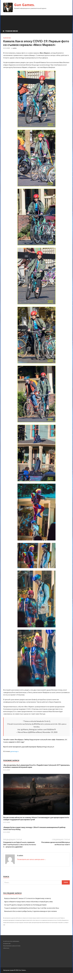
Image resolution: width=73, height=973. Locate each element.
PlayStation (7, 37)
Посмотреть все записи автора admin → (31, 859)
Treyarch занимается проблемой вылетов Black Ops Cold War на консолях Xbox (31, 908)
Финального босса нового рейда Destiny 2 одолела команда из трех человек (30, 911)
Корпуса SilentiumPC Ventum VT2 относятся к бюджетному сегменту (27, 898)
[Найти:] (36, 882)
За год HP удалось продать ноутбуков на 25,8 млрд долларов (25, 905)
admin (15, 48)
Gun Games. (24, 4)
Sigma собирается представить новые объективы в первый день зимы (28, 901)
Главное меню (11, 31)
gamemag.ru (14, 751)
